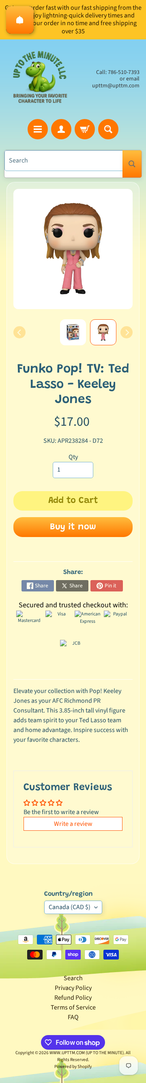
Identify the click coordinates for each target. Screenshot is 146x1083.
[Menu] (38, 129)
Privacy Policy (73, 987)
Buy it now (73, 527)
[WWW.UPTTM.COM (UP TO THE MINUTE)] (39, 79)
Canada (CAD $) (69, 907)
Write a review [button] (73, 823)
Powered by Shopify (73, 1067)
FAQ (73, 1017)
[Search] (132, 164)
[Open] (20, 20)
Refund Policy (73, 997)
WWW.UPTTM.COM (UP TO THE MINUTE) (86, 1053)
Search (73, 978)
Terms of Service (73, 1007)
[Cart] (85, 129)
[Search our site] (108, 129)
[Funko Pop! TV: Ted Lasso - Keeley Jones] (103, 332)
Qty (73, 457)
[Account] (61, 129)
